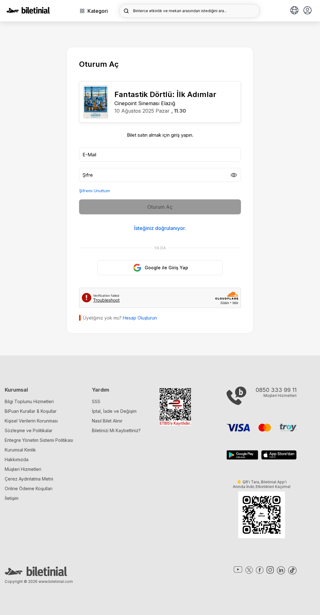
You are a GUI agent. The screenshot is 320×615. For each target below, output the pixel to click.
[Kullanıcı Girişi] (307, 11)
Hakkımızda (16, 459)
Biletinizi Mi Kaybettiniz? (116, 430)
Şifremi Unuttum (94, 190)
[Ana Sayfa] (28, 12)
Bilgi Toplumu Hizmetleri (29, 401)
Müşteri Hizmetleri (23, 469)
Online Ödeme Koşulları (28, 488)
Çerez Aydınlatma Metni (29, 478)
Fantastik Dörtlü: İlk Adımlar (165, 94)
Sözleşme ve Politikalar (28, 430)
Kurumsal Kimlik (20, 449)
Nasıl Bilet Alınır (107, 420)
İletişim (11, 498)
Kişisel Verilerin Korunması (31, 420)
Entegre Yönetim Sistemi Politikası (39, 440)
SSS (96, 401)
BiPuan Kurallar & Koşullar (31, 411)
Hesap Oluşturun (140, 317)
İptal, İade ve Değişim (114, 411)
